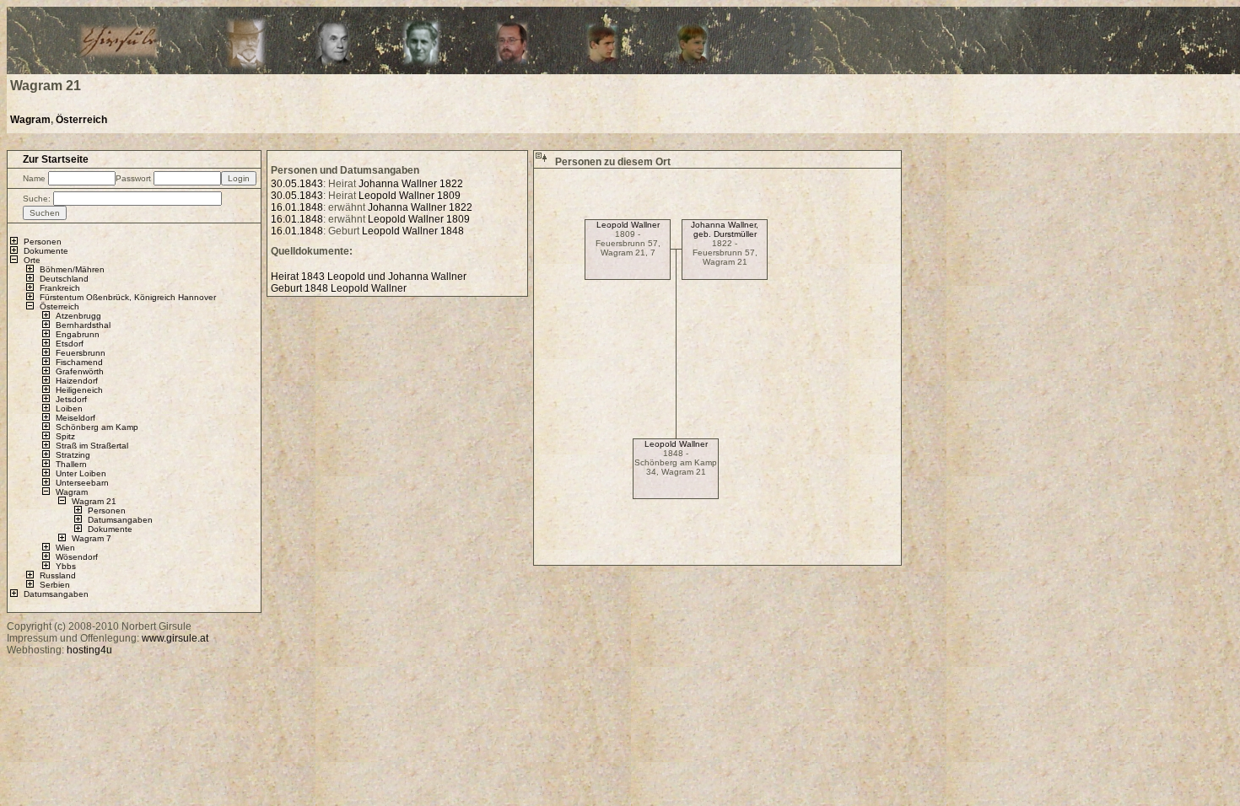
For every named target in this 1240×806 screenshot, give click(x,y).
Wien (65, 547)
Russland (58, 575)
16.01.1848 (297, 207)
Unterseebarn (82, 482)
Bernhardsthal (83, 325)
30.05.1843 (297, 184)
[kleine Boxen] (541, 162)
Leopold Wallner (628, 224)
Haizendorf (77, 380)
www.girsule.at (175, 638)
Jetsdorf (71, 399)
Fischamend (79, 362)
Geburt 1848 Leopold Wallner (339, 288)
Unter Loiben (81, 473)
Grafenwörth (80, 371)
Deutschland (64, 278)
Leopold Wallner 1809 (410, 196)
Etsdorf (70, 343)
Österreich (81, 120)
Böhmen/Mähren (72, 269)
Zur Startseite (56, 159)
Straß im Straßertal (92, 445)
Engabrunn (78, 334)
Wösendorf (77, 557)
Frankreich (60, 288)
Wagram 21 (94, 501)
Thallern (71, 464)
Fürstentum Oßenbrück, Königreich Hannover (128, 297)
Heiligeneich (79, 390)
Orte (32, 260)
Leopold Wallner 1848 (413, 231)
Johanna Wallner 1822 (411, 184)
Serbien (55, 584)
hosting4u (89, 650)
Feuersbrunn (80, 352)
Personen (43, 241)
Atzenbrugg (78, 315)
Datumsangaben (120, 519)
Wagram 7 (91, 538)
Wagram (30, 120)
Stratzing (73, 454)
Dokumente (46, 250)
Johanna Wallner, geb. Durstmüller (724, 229)
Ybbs (66, 566)
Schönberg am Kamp (97, 427)
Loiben (69, 408)
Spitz (65, 436)
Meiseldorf (75, 417)
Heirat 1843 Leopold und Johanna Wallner (368, 276)
